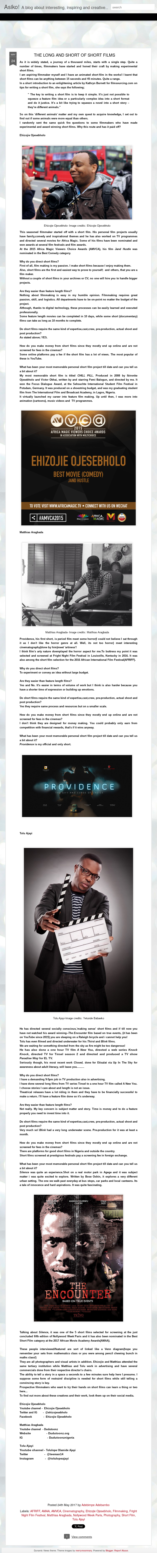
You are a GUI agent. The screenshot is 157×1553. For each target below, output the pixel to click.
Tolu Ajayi (78, 1519)
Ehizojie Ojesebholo (98, 1511)
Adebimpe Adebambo (96, 1505)
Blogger (109, 1550)
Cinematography (73, 1511)
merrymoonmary (84, 1550)
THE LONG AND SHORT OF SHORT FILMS (74, 55)
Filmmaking (120, 1511)
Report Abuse (121, 1550)
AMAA (46, 1511)
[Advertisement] (78, 34)
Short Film (128, 1515)
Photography (112, 1515)
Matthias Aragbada (59, 1515)
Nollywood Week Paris (87, 1515)
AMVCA (56, 1511)
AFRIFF (35, 1511)
